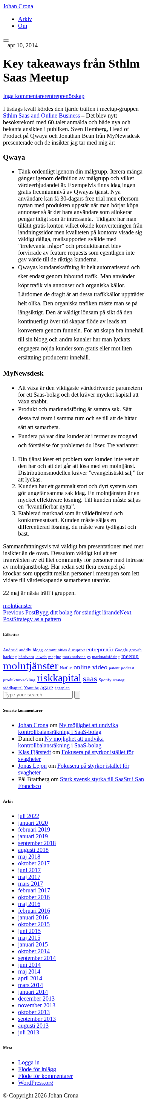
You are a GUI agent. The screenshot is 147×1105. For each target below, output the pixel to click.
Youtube (31, 688)
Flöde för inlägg (37, 1069)
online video (90, 667)
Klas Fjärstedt (34, 752)
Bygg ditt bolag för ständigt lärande (61, 612)
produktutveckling (19, 680)
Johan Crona (18, 6)
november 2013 (36, 1005)
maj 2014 (29, 971)
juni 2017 (29, 870)
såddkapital (13, 688)
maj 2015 (29, 937)
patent (114, 668)
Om (22, 26)
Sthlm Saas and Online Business (41, 115)
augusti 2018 (33, 850)
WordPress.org (35, 1082)
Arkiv (25, 19)
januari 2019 (33, 836)
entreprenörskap (65, 96)
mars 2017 (30, 883)
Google (121, 650)
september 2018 (37, 843)
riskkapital (59, 678)
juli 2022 (28, 816)
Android (10, 650)
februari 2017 (34, 890)
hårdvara (26, 657)
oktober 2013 (34, 1012)
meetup (130, 656)
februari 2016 (34, 910)
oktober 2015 (34, 924)
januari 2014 (33, 992)
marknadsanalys (76, 657)
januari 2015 (33, 944)
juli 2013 (28, 1032)
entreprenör (99, 649)
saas (90, 678)
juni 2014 (29, 965)
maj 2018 (29, 856)
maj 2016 (29, 904)
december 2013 (36, 998)
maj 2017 (29, 877)
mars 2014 (30, 985)
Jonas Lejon (32, 765)
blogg (38, 650)
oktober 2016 (34, 897)
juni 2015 (29, 931)
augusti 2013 (33, 1025)
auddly (25, 650)
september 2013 (37, 1019)
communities (55, 650)
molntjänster (17, 605)
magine (54, 657)
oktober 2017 (34, 863)
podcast (127, 668)
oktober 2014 (34, 951)
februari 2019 (34, 829)
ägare (46, 687)
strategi (119, 680)
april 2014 (30, 978)
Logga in (29, 1062)
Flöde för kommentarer (45, 1076)
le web (41, 657)
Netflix (66, 668)
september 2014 (37, 958)
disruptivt (76, 650)
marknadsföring (106, 657)
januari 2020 (33, 823)
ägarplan (62, 688)
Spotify (105, 680)
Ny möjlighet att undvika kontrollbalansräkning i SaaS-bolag (68, 728)
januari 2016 (33, 917)
